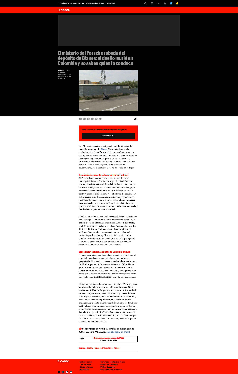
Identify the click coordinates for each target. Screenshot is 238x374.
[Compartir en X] (80, 119)
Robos (117, 348)
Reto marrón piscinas (95, 3)
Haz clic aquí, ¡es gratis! (118, 331)
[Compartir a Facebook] (59, 372)
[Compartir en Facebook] (92, 119)
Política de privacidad (109, 364)
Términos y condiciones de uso (112, 362)
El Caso (64, 10)
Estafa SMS (110, 3)
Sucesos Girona (86, 348)
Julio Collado (64, 71)
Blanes (104, 149)
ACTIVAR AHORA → (108, 136)
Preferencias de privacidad (111, 369)
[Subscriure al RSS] (67, 372)
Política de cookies (107, 367)
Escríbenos (84, 369)
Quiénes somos (86, 362)
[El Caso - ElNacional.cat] (63, 361)
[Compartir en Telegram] (88, 119)
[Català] (158, 3)
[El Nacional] (177, 3)
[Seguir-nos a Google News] (71, 372)
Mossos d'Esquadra (104, 348)
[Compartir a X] (63, 372)
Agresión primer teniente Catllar (71, 3)
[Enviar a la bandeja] (136, 119)
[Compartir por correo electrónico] (96, 119)
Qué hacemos (85, 364)
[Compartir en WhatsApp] (84, 119)
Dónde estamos (86, 367)
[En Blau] (171, 3)
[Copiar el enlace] (100, 119)
